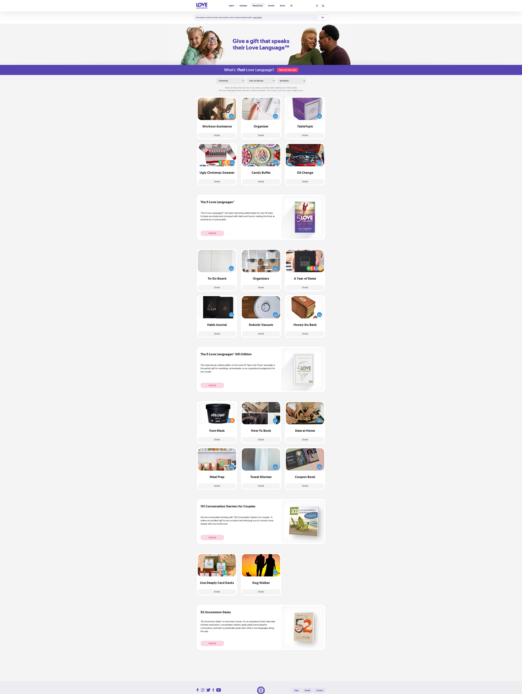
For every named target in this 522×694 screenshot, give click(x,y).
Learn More (257, 17)
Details (217, 135)
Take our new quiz (287, 69)
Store (282, 5)
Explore (212, 233)
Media (307, 690)
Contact (319, 690)
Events (271, 5)
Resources (258, 5)
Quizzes (243, 5)
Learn (231, 5)
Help (296, 690)
